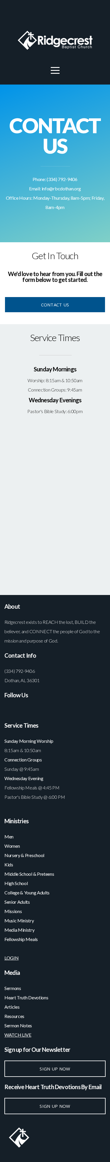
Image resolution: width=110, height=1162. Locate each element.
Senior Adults (17, 902)
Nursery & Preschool (24, 855)
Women (12, 846)
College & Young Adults (27, 892)
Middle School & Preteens (29, 874)
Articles (11, 1007)
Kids (8, 864)
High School (16, 883)
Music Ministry (19, 920)
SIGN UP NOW (55, 1069)
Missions (13, 911)
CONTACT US (55, 305)
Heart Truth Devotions (26, 997)
